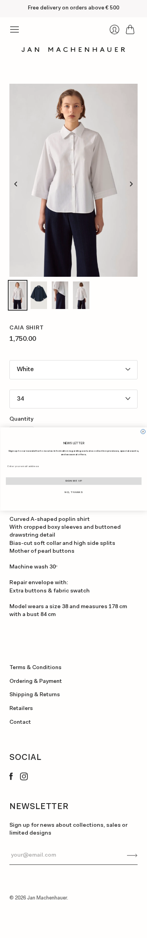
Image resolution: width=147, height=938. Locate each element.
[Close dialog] (143, 431)
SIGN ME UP (73, 481)
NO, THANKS (73, 492)
